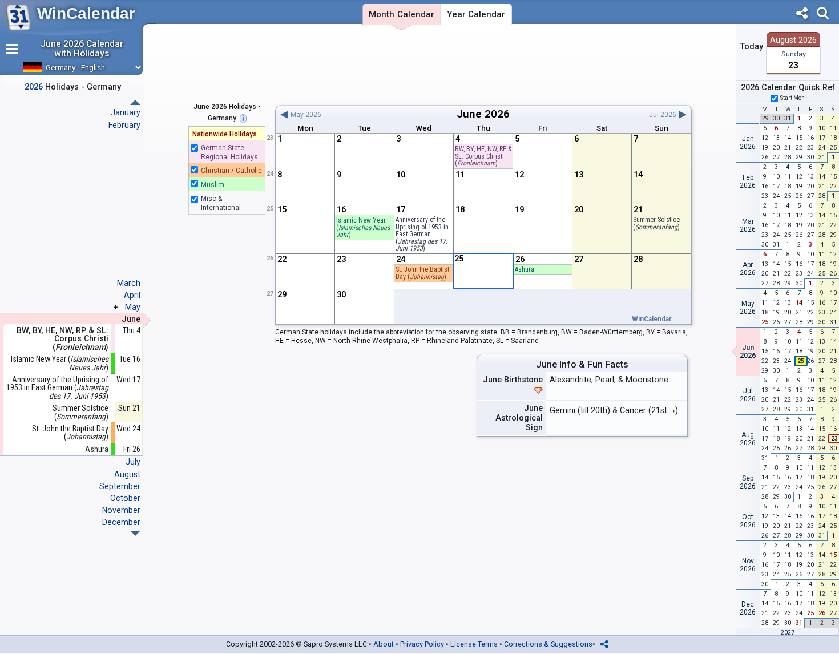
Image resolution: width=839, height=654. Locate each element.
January (125, 112)
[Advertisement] (483, 64)
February (124, 125)
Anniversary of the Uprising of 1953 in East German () (57, 388)
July (133, 461)
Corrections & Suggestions (548, 644)
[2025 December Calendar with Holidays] (135, 102)
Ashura (524, 269)
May (132, 307)
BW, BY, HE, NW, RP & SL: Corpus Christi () (483, 156)
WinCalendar (86, 13)
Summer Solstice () (656, 223)
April (132, 295)
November (121, 510)
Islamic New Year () (363, 227)
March (128, 283)
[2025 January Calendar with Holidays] (135, 533)
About (383, 644)
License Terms (474, 644)
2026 (497, 113)
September (119, 486)
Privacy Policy (422, 644)
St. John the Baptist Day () (422, 273)
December (121, 522)
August (127, 474)
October (125, 498)
